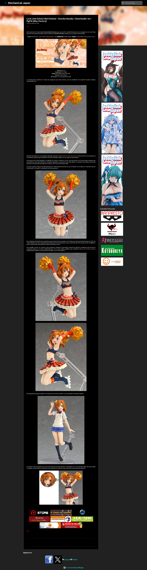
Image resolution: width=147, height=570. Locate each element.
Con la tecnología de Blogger (75, 567)
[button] (28, 27)
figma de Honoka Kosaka (87, 249)
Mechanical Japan (19, 2)
